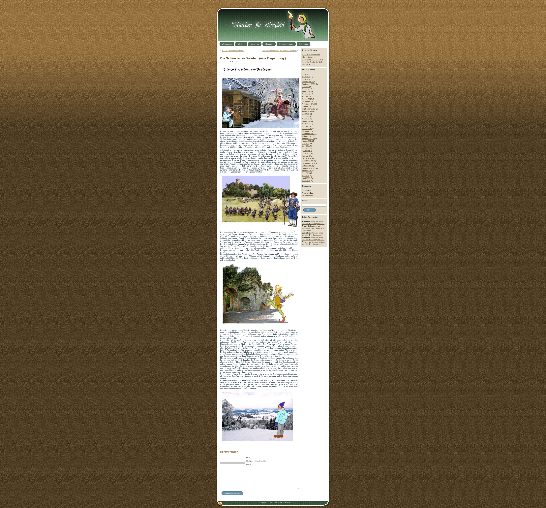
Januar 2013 (307, 99)
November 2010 (308, 163)
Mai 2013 (305, 89)
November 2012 (308, 104)
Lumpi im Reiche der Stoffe (312, 62)
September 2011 (308, 139)
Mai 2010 (305, 176)
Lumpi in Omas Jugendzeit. (312, 60)
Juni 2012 (306, 116)
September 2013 (308, 84)
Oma (240, 62)
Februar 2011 (307, 156)
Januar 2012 (307, 129)
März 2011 (306, 153)
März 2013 (306, 94)
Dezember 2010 (308, 161)
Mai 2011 (305, 148)
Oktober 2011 (307, 136)
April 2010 (306, 178)
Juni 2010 (306, 173)
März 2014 (306, 79)
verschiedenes (308, 195)
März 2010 (306, 181)
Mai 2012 (305, 119)
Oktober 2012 (307, 107)
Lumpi (304, 190)
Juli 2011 (305, 144)
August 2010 (307, 171)
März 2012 (306, 124)
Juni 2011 (306, 146)
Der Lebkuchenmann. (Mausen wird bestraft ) (279, 51)
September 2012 (308, 109)
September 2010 (308, 168)
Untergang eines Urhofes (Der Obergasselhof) (313, 223)
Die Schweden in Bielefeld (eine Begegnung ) (253, 58)
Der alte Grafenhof (309, 65)
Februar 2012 (307, 126)
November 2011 (308, 134)
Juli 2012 (305, 114)
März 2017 (306, 74)
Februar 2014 (307, 82)
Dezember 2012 (308, 102)
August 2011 (307, 141)
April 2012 (306, 121)
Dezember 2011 (308, 131)
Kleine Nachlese (308, 57)
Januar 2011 (307, 158)
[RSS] (220, 503)
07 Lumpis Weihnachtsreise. (233, 51)
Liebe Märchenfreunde (311, 55)
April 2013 (306, 92)
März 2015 (306, 77)
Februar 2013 (307, 97)
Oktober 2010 (307, 166)
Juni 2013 (306, 87)
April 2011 (306, 151)
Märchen (305, 193)
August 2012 (307, 111)
